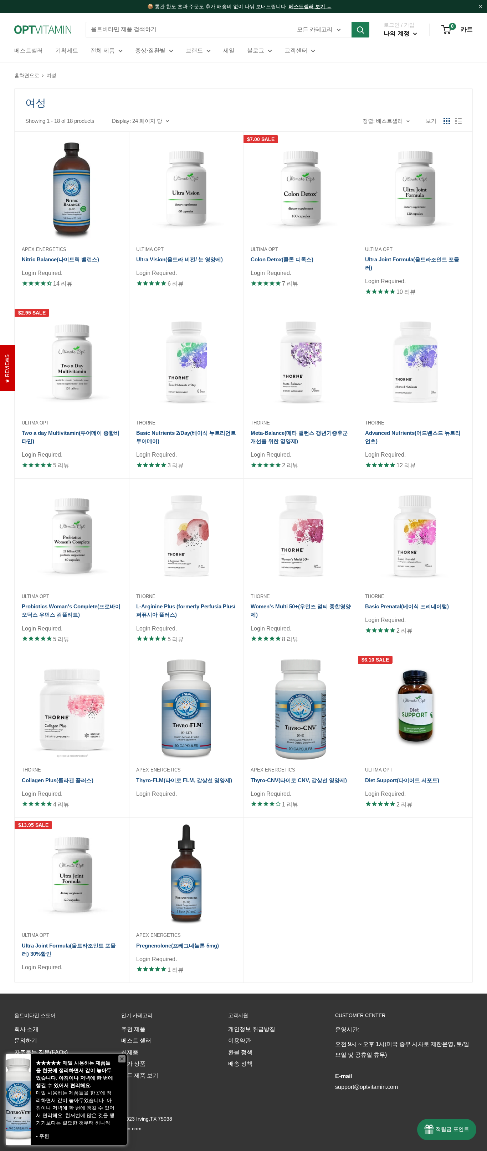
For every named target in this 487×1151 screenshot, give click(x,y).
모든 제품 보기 (139, 1075)
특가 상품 (133, 1064)
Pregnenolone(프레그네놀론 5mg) (177, 946)
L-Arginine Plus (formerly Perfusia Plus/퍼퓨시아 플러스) (185, 610)
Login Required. (42, 273)
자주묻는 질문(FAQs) (41, 1052)
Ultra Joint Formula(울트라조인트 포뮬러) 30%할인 (69, 950)
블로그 (255, 50)
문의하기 (25, 1040)
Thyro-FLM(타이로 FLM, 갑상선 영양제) (184, 780)
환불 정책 (240, 1052)
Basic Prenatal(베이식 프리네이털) (407, 606)
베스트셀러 (28, 50)
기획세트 (66, 50)
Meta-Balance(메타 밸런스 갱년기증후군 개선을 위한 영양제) (299, 437)
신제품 (129, 1052)
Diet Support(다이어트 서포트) (402, 780)
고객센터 (295, 50)
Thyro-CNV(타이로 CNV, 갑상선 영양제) (299, 780)
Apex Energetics (44, 249)
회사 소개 (26, 1029)
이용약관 (239, 1040)
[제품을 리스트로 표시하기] (458, 121)
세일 (229, 50)
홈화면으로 (26, 75)
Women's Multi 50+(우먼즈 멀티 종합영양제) (301, 610)
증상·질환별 (150, 50)
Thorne (145, 423)
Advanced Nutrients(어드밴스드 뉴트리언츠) (413, 437)
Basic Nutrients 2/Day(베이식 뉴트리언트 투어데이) (186, 437)
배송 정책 (240, 1064)
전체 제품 (103, 50)
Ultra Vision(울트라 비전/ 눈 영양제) (179, 259)
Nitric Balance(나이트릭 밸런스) (60, 259)
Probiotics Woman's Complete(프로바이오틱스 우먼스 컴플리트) (71, 610)
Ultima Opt (150, 249)
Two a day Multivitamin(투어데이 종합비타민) (70, 437)
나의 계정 (397, 33)
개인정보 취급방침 (251, 1029)
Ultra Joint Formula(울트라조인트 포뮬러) (412, 263)
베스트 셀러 (136, 1040)
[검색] (360, 29)
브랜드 (194, 50)
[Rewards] (446, 1129)
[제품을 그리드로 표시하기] (447, 121)
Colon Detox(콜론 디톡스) (282, 259)
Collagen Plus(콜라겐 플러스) (57, 780)
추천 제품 (133, 1029)
